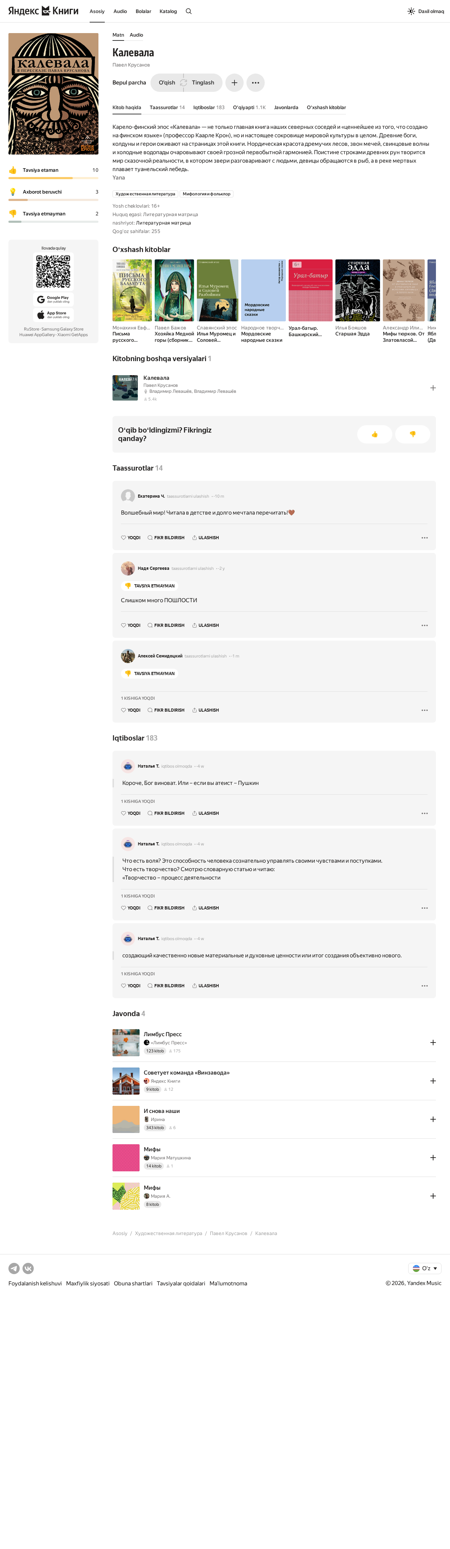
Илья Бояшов (351, 327)
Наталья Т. (148, 766)
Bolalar (143, 11)
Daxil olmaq (431, 11)
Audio (120, 11)
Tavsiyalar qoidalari (181, 1283)
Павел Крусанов (131, 65)
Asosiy (97, 11)
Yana (118, 177)
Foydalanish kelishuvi (35, 1283)
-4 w (200, 766)
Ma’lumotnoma (228, 1283)
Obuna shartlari (133, 1283)
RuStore (31, 329)
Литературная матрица (163, 223)
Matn (118, 35)
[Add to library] (433, 388)
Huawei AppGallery (37, 334)
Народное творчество (267, 327)
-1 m (235, 656)
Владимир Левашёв (170, 391)
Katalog (168, 11)
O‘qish (167, 82)
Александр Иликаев (406, 327)
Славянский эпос (217, 327)
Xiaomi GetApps (72, 334)
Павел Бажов (170, 327)
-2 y (221, 568)
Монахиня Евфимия (135, 327)
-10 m (218, 496)
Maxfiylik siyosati (88, 1283)
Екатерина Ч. (151, 496)
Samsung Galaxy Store (62, 329)
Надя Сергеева (153, 568)
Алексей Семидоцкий (160, 656)
